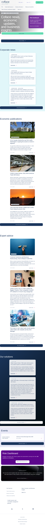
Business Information (10, 493)
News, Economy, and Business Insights (28, 489)
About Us (24, 492)
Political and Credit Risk (11, 495)
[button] (2, 6)
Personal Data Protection (22, 519)
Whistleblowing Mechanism (22, 521)
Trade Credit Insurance (11, 491)
